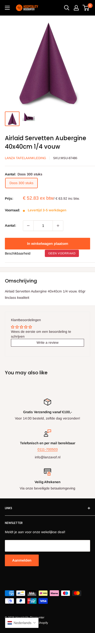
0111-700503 (48, 449)
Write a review (47, 342)
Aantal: (10, 225)
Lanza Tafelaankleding (25, 158)
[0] (86, 8)
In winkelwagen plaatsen (47, 243)
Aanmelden (21, 560)
